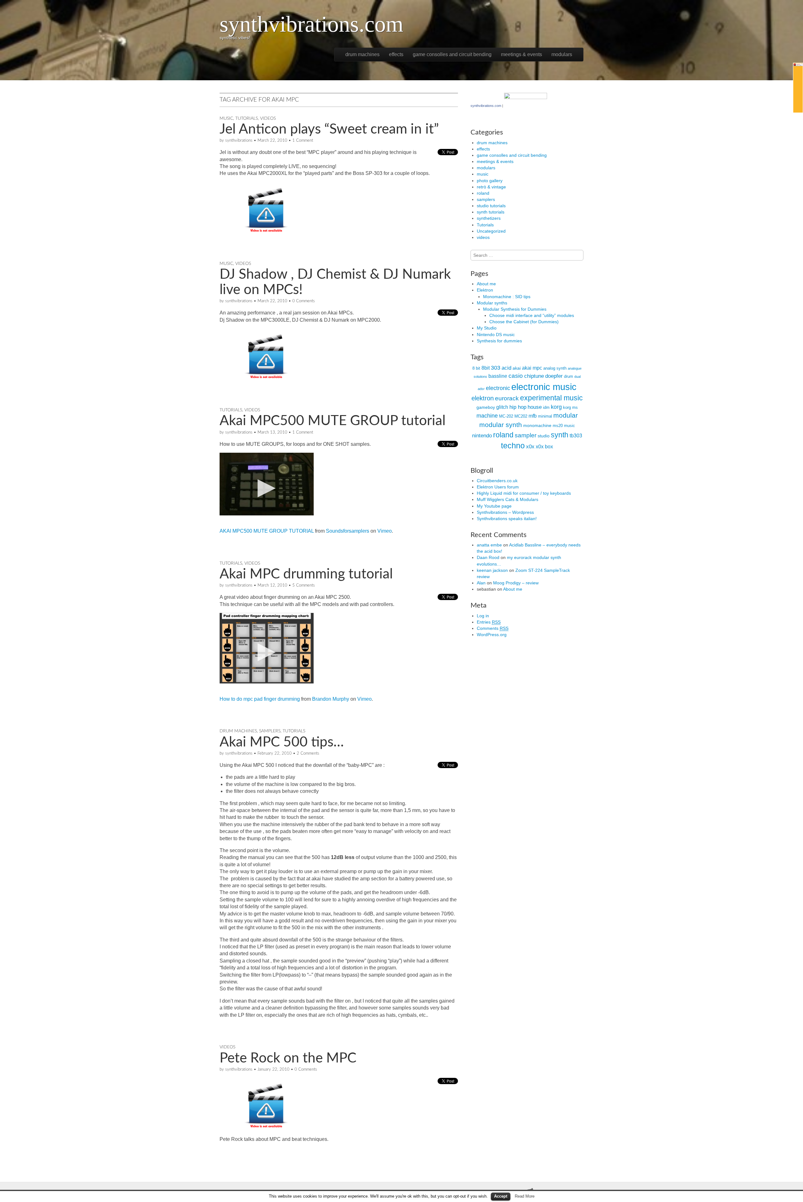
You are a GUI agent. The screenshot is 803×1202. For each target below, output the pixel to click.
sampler (525, 435)
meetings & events (521, 54)
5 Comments (303, 585)
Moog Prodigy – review (516, 582)
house (535, 407)
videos (268, 118)
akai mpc (532, 368)
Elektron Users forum (498, 486)
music (226, 118)
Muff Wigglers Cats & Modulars (507, 499)
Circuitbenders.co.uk (497, 480)
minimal (545, 416)
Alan (481, 582)
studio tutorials (491, 205)
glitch (502, 407)
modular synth (500, 425)
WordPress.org (492, 634)
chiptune (534, 376)
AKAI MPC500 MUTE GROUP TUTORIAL (267, 531)
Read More (524, 1196)
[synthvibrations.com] (525, 106)
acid (506, 368)
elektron (482, 398)
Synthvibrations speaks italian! (507, 518)
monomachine (537, 425)
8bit (485, 368)
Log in (483, 615)
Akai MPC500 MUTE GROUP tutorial (332, 421)
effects (396, 54)
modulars (561, 54)
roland (483, 193)
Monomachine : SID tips (506, 296)
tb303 (576, 435)
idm (546, 407)
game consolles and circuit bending (452, 54)
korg (556, 407)
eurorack (507, 398)
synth (559, 435)
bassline (497, 376)
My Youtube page (494, 506)
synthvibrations (239, 141)
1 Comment (302, 141)
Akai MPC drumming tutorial (306, 574)
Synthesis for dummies (499, 340)
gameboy (485, 407)
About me (486, 283)
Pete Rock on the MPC (288, 1058)
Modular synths (492, 302)
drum (568, 376)
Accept (500, 1196)
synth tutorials (490, 211)
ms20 (558, 425)
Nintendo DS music (496, 334)
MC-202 (506, 416)
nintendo (482, 436)
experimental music (551, 398)
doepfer (554, 376)
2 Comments (308, 753)
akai (517, 368)
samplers (269, 731)
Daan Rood (488, 557)
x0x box (544, 446)
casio (515, 375)
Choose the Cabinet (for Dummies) (524, 321)
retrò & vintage (491, 186)
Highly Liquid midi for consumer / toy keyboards (524, 493)
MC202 (520, 416)
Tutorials (246, 118)
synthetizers (489, 218)
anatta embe (489, 544)
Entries (489, 622)
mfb (533, 416)
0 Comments (303, 301)
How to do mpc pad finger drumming (260, 699)
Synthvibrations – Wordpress (505, 512)
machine (487, 416)
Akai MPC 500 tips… (282, 742)
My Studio (487, 327)
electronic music (544, 387)
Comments (492, 628)
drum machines (362, 54)
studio (544, 435)
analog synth (554, 368)
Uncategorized (491, 231)
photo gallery (490, 180)
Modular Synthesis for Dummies (514, 309)
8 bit (476, 368)
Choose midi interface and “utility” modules (531, 315)
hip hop (517, 407)
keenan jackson (492, 570)
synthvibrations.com (311, 24)
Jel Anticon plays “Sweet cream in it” (329, 129)
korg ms (570, 407)
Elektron (485, 290)
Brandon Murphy (330, 699)
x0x (530, 447)
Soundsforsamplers (347, 531)
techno (513, 445)
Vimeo (384, 531)
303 (495, 368)
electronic (498, 388)
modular (565, 415)
